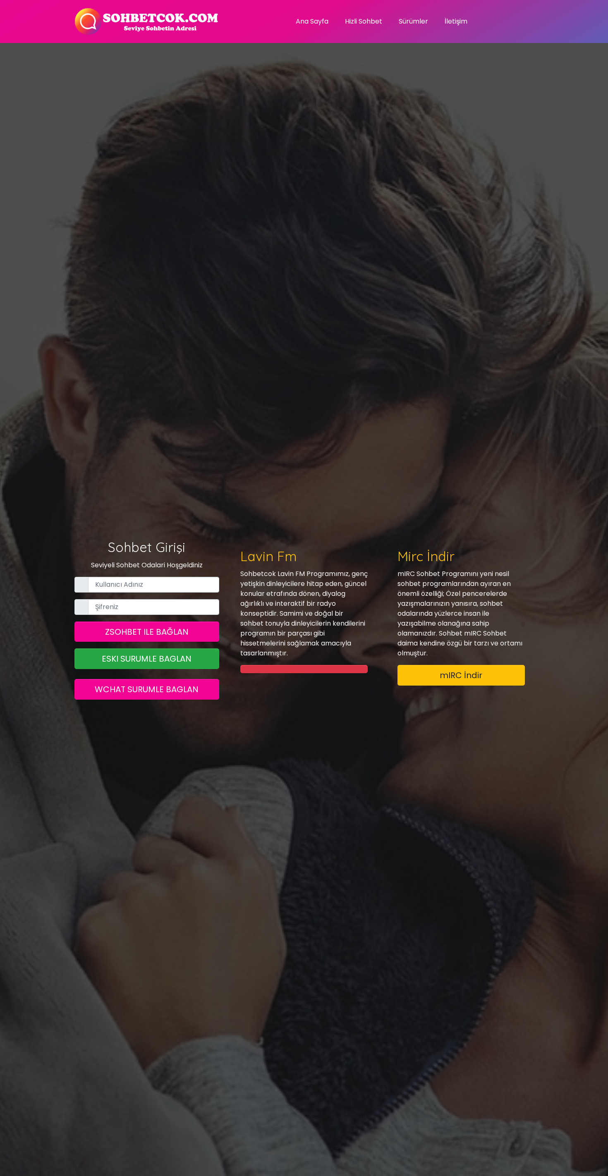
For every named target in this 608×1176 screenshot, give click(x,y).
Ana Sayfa (312, 21)
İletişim (456, 21)
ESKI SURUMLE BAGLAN (146, 658)
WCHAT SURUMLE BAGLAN (147, 689)
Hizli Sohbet (363, 21)
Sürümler (413, 21)
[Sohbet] (146, 21)
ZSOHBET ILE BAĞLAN (147, 632)
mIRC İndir (461, 675)
